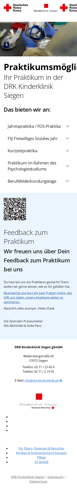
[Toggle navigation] (7, 17)
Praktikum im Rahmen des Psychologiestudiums (32, 166)
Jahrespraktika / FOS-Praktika (34, 126)
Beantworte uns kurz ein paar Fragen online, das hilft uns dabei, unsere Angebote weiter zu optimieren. (38, 297)
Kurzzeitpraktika (22, 150)
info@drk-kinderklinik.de (42, 380)
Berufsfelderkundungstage (32, 181)
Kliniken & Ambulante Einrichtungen (41, 453)
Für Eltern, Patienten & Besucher (41, 448)
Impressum (55, 477)
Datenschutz (38, 481)
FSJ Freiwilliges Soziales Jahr (33, 138)
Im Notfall (41, 462)
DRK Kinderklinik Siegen (27, 477)
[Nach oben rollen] (68, 480)
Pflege (41, 457)
